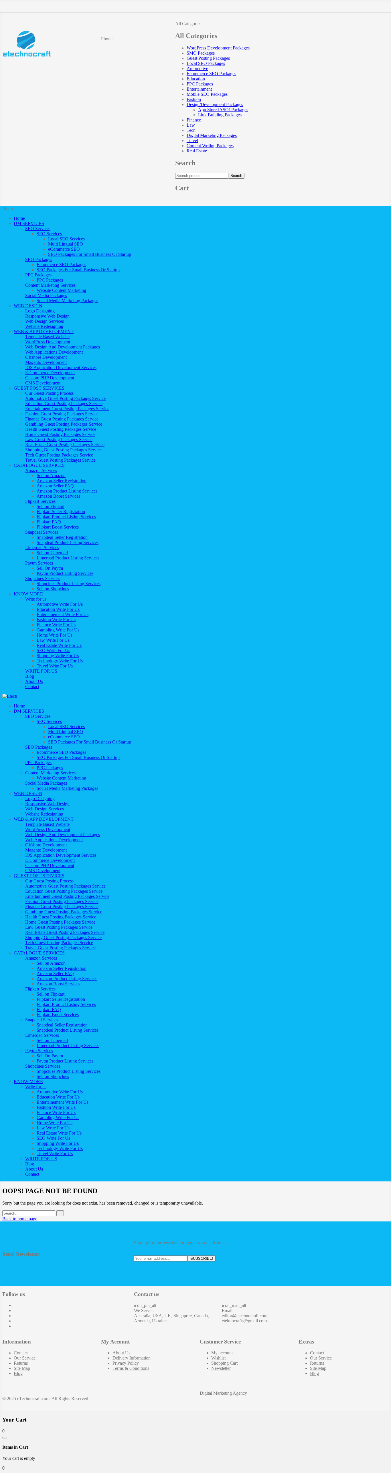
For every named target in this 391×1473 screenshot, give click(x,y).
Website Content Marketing (61, 290)
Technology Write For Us (60, 660)
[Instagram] (15, 1315)
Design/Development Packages (215, 104)
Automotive (197, 68)
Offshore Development (46, 357)
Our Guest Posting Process (49, 393)
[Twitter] (15, 1310)
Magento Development (46, 362)
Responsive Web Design (47, 316)
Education (196, 78)
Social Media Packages (46, 295)
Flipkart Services (40, 501)
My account (222, 1352)
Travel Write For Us (55, 665)
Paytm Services (39, 563)
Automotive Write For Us (60, 604)
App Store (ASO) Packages (223, 109)
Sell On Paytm (50, 568)
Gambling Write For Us (58, 629)
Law (191, 125)
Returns (21, 1363)
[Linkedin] (15, 1320)
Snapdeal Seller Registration (62, 537)
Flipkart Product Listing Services (66, 516)
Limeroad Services (42, 547)
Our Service (24, 1358)
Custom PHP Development (49, 377)
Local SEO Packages (206, 63)
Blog (29, 676)
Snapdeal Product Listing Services (67, 542)
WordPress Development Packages (218, 47)
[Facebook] (15, 1305)
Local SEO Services (66, 238)
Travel (192, 140)
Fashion (194, 99)
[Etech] (9, 696)
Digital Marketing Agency (223, 1393)
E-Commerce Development (50, 372)
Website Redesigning (44, 326)
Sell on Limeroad (52, 552)
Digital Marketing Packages (212, 135)
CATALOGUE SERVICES (39, 465)
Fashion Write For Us (56, 619)
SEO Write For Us (53, 650)
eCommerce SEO (64, 249)
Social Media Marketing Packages (67, 300)
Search (236, 176)
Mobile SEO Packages (207, 94)
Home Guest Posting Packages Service (60, 434)
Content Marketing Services (50, 285)
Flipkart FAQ (49, 521)
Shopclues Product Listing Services (68, 583)
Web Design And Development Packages (62, 346)
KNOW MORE (28, 593)
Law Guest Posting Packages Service (58, 439)
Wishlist (218, 1358)
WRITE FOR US (41, 671)
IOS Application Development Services (60, 367)
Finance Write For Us (56, 624)
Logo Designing (40, 310)
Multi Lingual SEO (65, 244)
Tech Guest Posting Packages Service (59, 455)
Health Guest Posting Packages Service (60, 429)
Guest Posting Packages (208, 58)
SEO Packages (38, 259)
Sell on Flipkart (50, 506)
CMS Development (42, 382)
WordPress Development (47, 341)
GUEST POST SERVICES (39, 388)
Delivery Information (131, 1358)
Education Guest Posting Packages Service (63, 403)
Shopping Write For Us (58, 655)
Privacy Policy (125, 1363)
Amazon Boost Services (58, 496)
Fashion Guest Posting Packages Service (61, 413)
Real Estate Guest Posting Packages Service (64, 444)
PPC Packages (200, 83)
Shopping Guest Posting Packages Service (63, 449)
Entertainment (199, 89)
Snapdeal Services (41, 532)
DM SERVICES (29, 223)
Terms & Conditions (130, 1368)
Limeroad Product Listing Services (68, 557)
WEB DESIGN (28, 305)
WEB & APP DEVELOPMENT (44, 331)
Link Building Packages (220, 114)
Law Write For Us (53, 640)
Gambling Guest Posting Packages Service (63, 424)
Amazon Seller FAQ (55, 485)
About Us (34, 681)
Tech (191, 130)
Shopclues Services (42, 578)
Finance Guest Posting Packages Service (61, 418)
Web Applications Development (54, 352)
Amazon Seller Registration (61, 480)
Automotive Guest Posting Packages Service (65, 398)
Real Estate (197, 150)
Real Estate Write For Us (59, 645)
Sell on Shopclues (53, 588)
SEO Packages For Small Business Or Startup (89, 254)
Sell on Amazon (51, 475)
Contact (32, 686)
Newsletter (221, 1368)
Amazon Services (41, 470)
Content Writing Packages (210, 145)
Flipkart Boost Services (58, 527)
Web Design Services (44, 321)
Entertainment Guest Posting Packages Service (67, 408)
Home (19, 218)
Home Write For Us (54, 635)
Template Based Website (47, 336)
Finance (194, 119)
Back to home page (19, 1218)
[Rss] (15, 1325)
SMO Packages (201, 53)
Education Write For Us (58, 609)
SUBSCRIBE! (201, 1258)
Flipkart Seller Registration (61, 511)
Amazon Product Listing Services (67, 491)
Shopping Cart (224, 1363)
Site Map (22, 1368)
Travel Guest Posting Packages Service (60, 460)
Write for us (35, 599)
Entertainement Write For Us (62, 614)
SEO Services (37, 228)
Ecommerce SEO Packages (211, 73)
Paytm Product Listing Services (65, 573)
